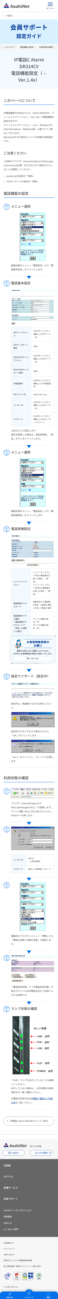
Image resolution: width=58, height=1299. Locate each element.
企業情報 (7, 1243)
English (15, 1152)
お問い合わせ (9, 1254)
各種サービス (11, 1187)
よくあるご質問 (11, 1229)
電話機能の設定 (26, 47)
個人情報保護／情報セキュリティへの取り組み (22, 1266)
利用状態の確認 (46, 47)
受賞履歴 (8, 1216)
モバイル (8, 1176)
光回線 (7, 1165)
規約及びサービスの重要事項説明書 (18, 1260)
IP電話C (9, 15)
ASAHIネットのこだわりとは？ (18, 1210)
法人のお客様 (41, 1152)
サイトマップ (9, 1248)
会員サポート (11, 1198)
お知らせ (8, 1222)
